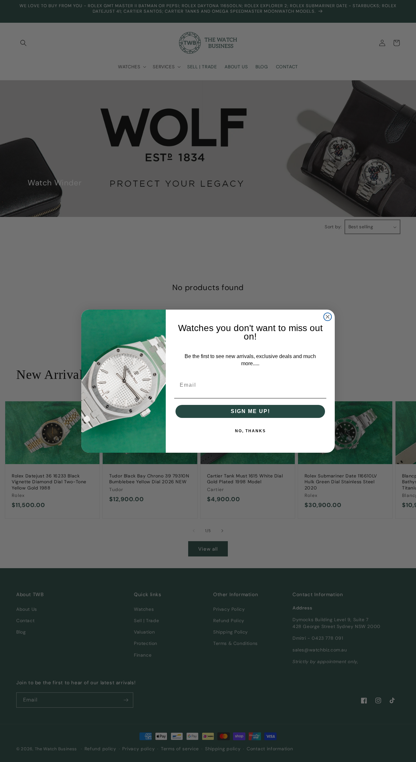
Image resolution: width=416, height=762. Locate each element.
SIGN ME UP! (250, 411)
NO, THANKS (250, 431)
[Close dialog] (328, 317)
